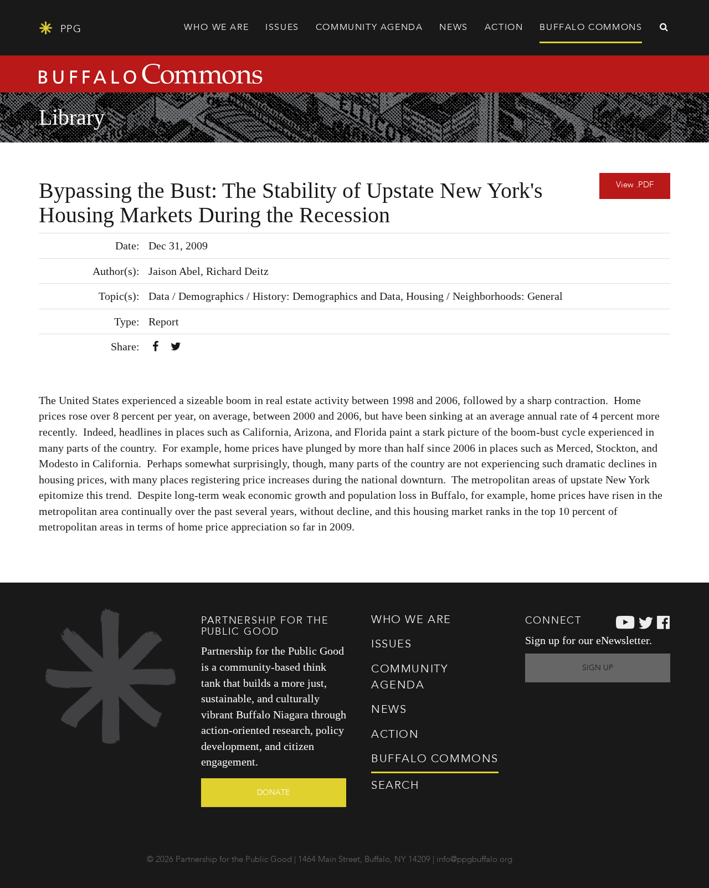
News (453, 27)
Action (395, 735)
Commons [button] (591, 27)
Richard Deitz (237, 271)
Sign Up (597, 668)
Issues (391, 644)
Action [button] (504, 27)
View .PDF (635, 185)
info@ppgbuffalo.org (474, 860)
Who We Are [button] (216, 27)
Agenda (369, 27)
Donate (273, 793)
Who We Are (411, 620)
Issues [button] (282, 27)
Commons (435, 759)
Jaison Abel (174, 271)
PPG (68, 29)
